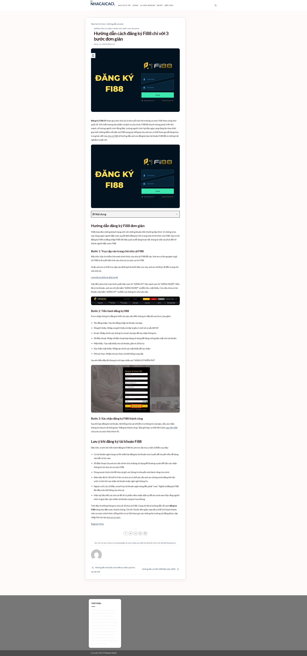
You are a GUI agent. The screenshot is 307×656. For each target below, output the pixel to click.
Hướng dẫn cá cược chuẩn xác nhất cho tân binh (116, 28)
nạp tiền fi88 (171, 427)
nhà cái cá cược (113, 517)
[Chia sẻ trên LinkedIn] (145, 533)
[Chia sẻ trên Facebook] (126, 533)
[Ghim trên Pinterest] (140, 533)
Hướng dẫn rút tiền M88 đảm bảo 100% (159, 569)
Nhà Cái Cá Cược (98, 24)
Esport (160, 5)
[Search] (215, 5)
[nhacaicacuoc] (103, 5)
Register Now (97, 524)
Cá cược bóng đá (147, 5)
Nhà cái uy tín (124, 5)
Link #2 (101, 277)
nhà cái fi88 (113, 136)
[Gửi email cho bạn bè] (135, 533)
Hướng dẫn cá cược (115, 24)
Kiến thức (169, 5)
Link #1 (94, 277)
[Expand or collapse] (176, 214)
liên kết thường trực (168, 543)
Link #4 (114, 277)
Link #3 (107, 277)
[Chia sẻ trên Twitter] (130, 533)
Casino (135, 5)
